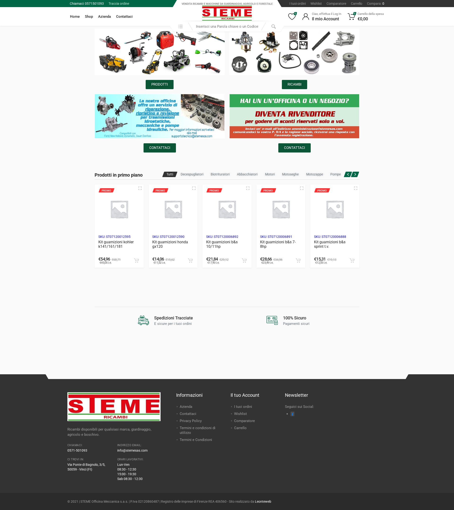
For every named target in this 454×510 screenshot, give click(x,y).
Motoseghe (290, 174)
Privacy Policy (191, 421)
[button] (136, 260)
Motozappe (314, 174)
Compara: (375, 3)
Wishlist (316, 3)
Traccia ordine (119, 3)
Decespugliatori (192, 174)
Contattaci (124, 16)
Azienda (104, 16)
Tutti (169, 174)
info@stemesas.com (132, 450)
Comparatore (336, 3)
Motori (270, 174)
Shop (89, 16)
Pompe (335, 174)
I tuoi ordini (297, 3)
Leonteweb (263, 501)
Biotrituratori (220, 174)
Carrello (356, 3)
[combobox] (227, 26)
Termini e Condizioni (196, 440)
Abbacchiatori (247, 174)
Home (75, 16)
